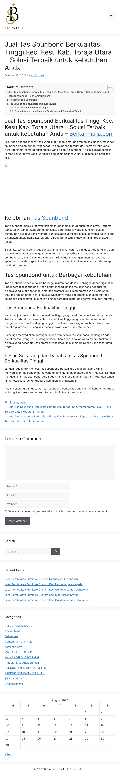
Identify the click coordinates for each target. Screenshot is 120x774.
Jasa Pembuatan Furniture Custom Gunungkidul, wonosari (41, 579)
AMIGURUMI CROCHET (19, 625)
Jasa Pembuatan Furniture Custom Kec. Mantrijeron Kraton (41, 594)
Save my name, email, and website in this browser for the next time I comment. (58, 511)
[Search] (55, 551)
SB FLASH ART (14, 678)
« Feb (8, 754)
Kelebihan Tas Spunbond (23, 99)
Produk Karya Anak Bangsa (22, 662)
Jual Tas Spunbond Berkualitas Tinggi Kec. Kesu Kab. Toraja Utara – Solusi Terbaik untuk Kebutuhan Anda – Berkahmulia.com (59, 94)
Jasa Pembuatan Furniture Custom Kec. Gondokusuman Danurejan (47, 589)
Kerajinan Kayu (14, 646)
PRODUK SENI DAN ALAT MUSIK (25, 668)
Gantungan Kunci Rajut (19, 641)
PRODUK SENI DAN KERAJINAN (25, 673)
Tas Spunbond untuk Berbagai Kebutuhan (33, 103)
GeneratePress (78, 769)
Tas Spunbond (49, 217)
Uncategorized (18, 402)
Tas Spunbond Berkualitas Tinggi (31, 107)
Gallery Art (11, 636)
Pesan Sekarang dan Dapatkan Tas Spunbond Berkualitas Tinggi (48, 111)
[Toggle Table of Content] (108, 87)
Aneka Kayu (12, 631)
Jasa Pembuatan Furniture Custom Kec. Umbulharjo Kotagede (43, 584)
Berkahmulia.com (91, 133)
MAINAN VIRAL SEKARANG (22, 657)
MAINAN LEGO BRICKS (19, 652)
